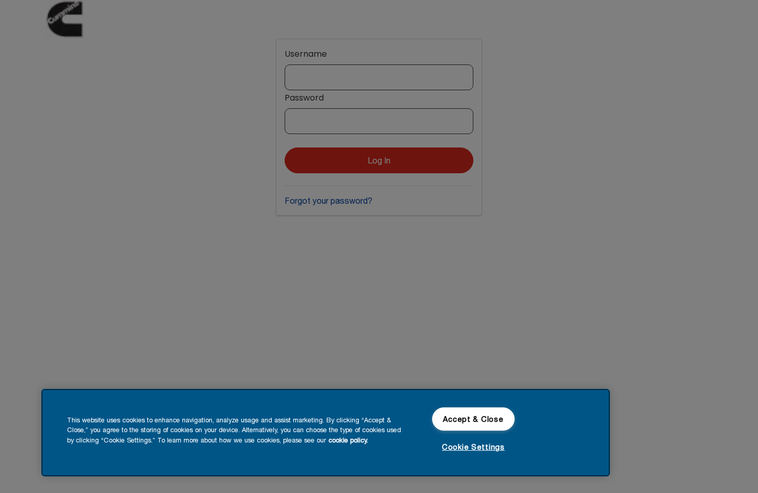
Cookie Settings (473, 446)
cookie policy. (348, 440)
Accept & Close (473, 419)
